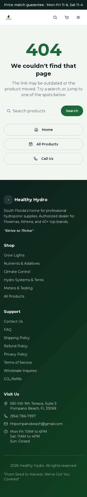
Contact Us (13, 321)
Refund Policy (16, 346)
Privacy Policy (15, 354)
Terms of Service (18, 362)
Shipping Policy (17, 338)
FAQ (7, 329)
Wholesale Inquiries (20, 371)
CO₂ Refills (13, 379)
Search (72, 111)
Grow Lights (14, 255)
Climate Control (17, 272)
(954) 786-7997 (23, 416)
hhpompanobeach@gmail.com (36, 424)
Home (47, 130)
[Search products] (55, 17)
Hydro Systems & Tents (24, 280)
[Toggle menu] (78, 17)
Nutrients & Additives (22, 263)
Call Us (47, 158)
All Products (47, 144)
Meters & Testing (18, 288)
